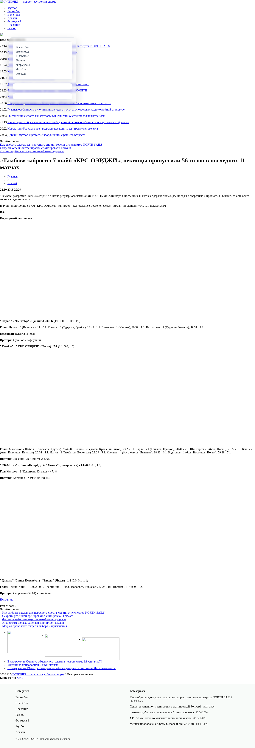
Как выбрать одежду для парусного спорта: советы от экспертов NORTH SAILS (51, 144)
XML (20, 677)
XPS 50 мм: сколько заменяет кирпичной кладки (33, 622)
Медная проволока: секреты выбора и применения (34, 626)
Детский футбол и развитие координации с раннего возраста (46, 134)
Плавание (13, 24)
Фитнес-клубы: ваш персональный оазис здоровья (32, 151)
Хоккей (12, 18)
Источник (6, 599)
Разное (11, 28)
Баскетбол (13, 11)
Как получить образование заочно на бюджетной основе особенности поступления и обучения (68, 122)
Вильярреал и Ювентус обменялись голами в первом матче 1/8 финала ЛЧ (54, 661)
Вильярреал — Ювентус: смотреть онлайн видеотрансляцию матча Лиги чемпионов (61, 668)
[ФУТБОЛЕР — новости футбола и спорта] (28, 1)
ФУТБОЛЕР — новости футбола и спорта (37, 674)
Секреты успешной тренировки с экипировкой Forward (35, 148)
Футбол (12, 8)
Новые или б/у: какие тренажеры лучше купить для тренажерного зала (52, 128)
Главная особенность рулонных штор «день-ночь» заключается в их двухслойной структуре (66, 109)
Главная (12, 176)
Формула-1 (14, 21)
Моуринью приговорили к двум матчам (32, 664)
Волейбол (13, 14)
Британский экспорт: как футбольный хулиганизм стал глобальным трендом (56, 115)
